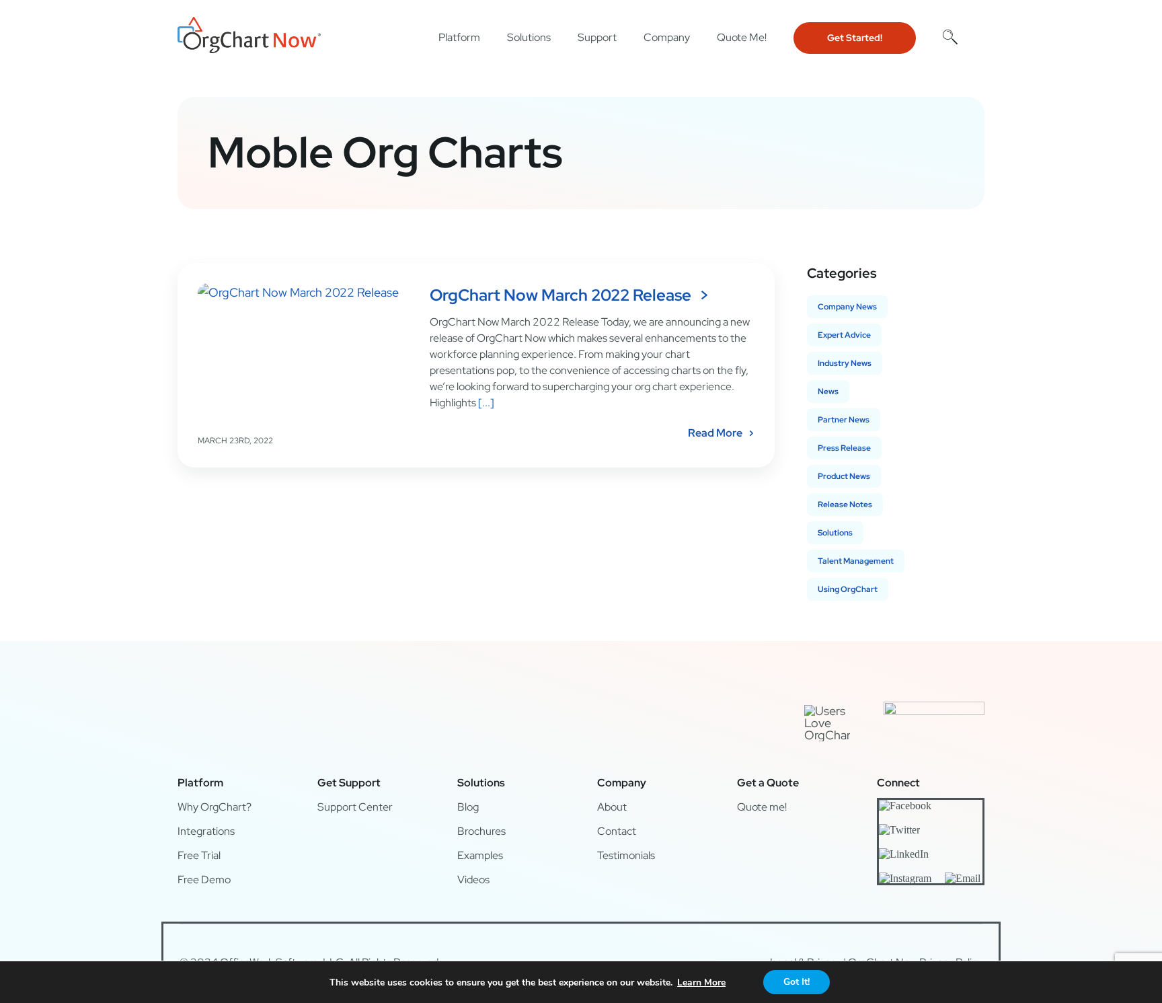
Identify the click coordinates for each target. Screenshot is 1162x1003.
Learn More (701, 982)
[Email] (962, 877)
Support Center (355, 807)
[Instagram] (905, 877)
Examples (480, 855)
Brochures (481, 831)
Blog (468, 807)
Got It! (796, 981)
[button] (950, 37)
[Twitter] (899, 829)
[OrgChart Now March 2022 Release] (305, 351)
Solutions (835, 532)
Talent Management (856, 561)
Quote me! (762, 807)
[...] (485, 403)
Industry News (845, 363)
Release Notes (845, 504)
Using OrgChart (848, 589)
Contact (616, 831)
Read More (715, 433)
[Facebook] (905, 805)
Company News (847, 306)
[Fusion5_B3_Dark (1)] (934, 707)
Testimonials (626, 855)
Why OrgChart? (214, 807)
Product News (844, 476)
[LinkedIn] (904, 853)
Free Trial (199, 855)
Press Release (844, 448)
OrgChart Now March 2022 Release (560, 295)
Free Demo (204, 879)
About (612, 807)
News (828, 391)
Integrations (206, 831)
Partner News (843, 419)
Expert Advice (844, 335)
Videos (473, 879)
